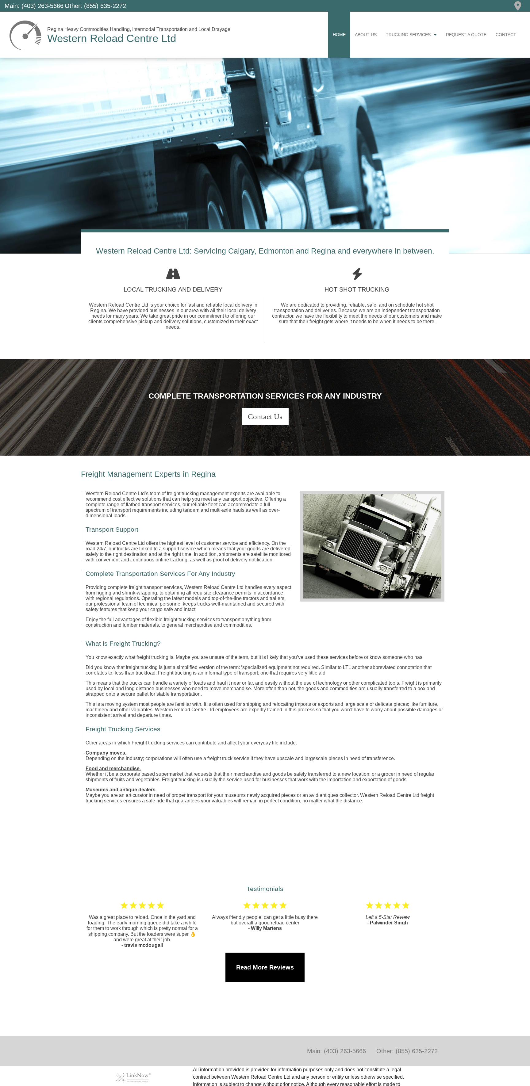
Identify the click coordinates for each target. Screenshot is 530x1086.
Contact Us (265, 416)
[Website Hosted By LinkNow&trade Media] (133, 1073)
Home (339, 34)
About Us (366, 34)
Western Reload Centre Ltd (111, 38)
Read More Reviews (265, 967)
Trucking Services (408, 34)
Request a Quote (466, 34)
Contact (506, 34)
